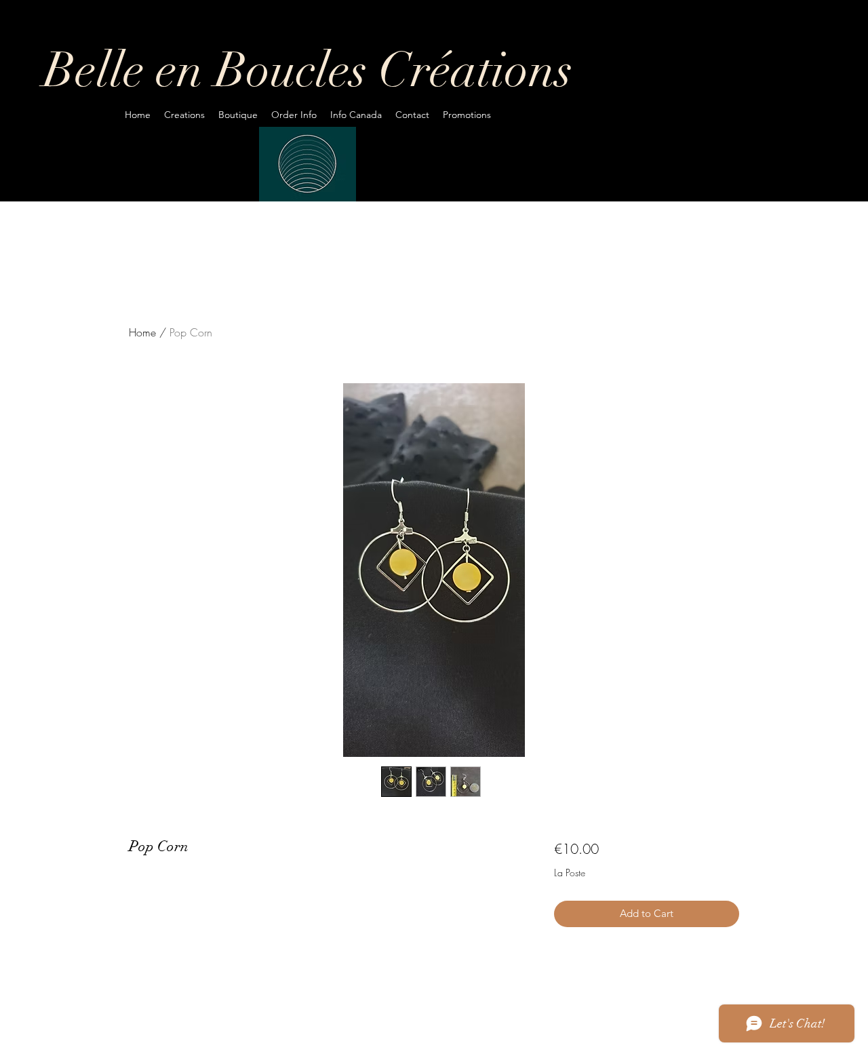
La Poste (569, 872)
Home (142, 332)
